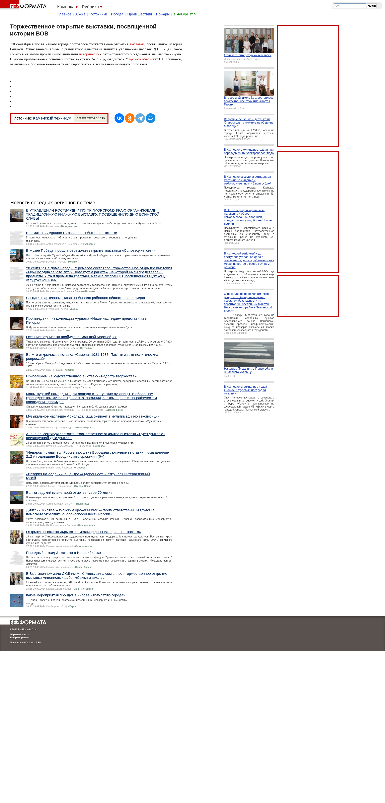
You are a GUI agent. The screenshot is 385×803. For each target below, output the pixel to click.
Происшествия (139, 14)
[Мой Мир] (150, 118)
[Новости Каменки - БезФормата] (24, 5)
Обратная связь (19, 634)
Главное (64, 14)
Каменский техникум (52, 118)
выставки (137, 44)
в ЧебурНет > (185, 14)
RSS (38, 642)
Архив (80, 14)
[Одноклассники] (130, 118)
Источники (98, 14)
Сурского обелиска (141, 59)
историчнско (89, 54)
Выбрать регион (19, 637)
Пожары (163, 14)
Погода (117, 14)
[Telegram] (140, 118)
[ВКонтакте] (119, 118)
